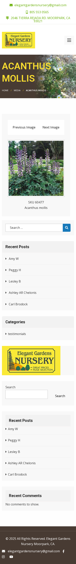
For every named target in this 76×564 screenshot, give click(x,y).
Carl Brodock (18, 304)
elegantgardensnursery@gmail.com (40, 5)
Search (10, 387)
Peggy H (15, 270)
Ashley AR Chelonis (22, 292)
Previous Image (24, 127)
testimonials (17, 334)
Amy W (14, 259)
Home (5, 90)
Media (17, 90)
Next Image (50, 127)
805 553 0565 (39, 12)
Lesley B (15, 281)
